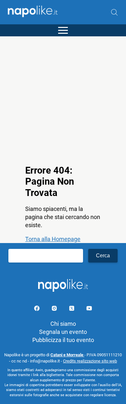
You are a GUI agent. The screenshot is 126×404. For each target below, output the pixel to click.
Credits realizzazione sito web (90, 361)
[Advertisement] (63, 99)
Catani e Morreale (67, 354)
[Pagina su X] (72, 309)
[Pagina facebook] (37, 309)
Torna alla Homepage (52, 239)
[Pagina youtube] (89, 309)
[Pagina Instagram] (55, 309)
